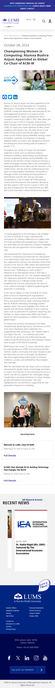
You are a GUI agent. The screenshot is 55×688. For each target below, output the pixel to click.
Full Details (11, 455)
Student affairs (11, 608)
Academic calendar (12, 610)
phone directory (35, 610)
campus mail (33, 616)
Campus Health (39, 6)
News (48, 6)
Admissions (20, 3)
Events (23, 9)
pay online (10, 616)
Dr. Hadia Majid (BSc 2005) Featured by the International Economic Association (25, 549)
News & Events (14, 36)
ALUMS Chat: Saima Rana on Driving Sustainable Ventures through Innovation (27, 468)
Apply (12, 3)
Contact (30, 9)
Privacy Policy (11, 629)
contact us (9, 621)
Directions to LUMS (12, 624)
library (8, 613)
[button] (43, 21)
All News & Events (32, 499)
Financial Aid (31, 3)
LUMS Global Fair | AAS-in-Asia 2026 (21, 444)
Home (6, 36)
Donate (41, 3)
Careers (8, 626)
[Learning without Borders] (8, 26)
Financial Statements (36, 608)
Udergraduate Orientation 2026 (18, 6)
